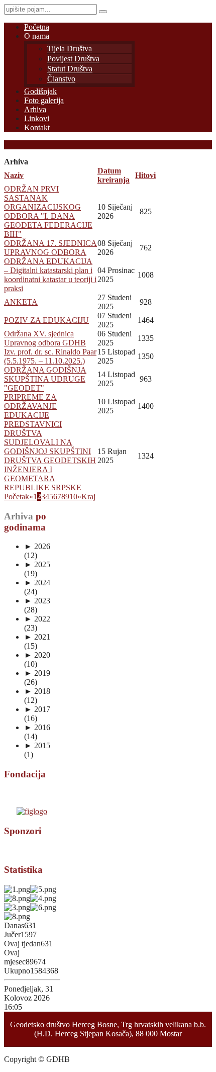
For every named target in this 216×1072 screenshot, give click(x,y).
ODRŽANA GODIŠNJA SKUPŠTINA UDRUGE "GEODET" (45, 379)
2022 (37, 618)
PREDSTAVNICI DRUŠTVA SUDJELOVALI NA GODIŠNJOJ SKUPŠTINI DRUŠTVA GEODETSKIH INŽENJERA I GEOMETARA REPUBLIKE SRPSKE (50, 456)
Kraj (88, 496)
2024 (37, 582)
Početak (16, 496)
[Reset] (103, 11)
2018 (37, 691)
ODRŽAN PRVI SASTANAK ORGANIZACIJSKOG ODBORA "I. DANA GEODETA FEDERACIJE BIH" (48, 211)
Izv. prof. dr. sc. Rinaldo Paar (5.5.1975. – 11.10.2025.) (50, 356)
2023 (37, 600)
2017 (37, 709)
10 (73, 496)
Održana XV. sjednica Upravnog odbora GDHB (45, 338)
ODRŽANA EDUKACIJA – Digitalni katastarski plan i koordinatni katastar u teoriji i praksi (50, 275)
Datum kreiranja (113, 175)
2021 (37, 637)
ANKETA (21, 302)
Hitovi (145, 175)
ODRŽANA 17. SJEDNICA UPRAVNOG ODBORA (50, 247)
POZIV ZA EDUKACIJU (46, 320)
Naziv (14, 175)
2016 (37, 727)
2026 (37, 546)
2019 (37, 673)
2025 (37, 564)
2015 (37, 745)
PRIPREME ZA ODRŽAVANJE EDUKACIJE (30, 406)
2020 (37, 655)
